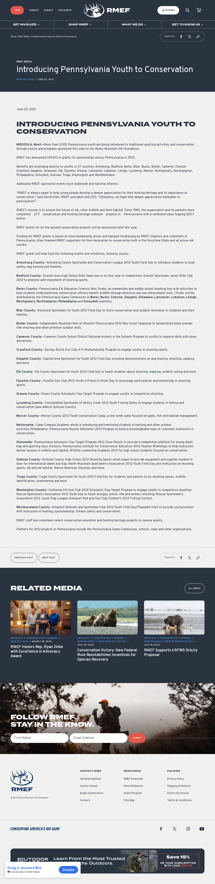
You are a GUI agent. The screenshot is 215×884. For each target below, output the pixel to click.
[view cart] (199, 10)
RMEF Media (23, 36)
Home (13, 36)
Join (17, 10)
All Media (195, 588)
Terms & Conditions (179, 800)
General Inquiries (90, 779)
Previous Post (23, 557)
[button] (181, 36)
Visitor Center (89, 786)
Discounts (65, 10)
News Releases (25, 79)
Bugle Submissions (91, 793)
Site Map (129, 800)
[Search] (187, 10)
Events (48, 10)
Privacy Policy (175, 779)
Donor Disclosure (178, 793)
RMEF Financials (133, 779)
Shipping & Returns (179, 786)
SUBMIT (137, 738)
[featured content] (107, 861)
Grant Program (133, 793)
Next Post (49, 557)
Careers (85, 800)
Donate (34, 10)
